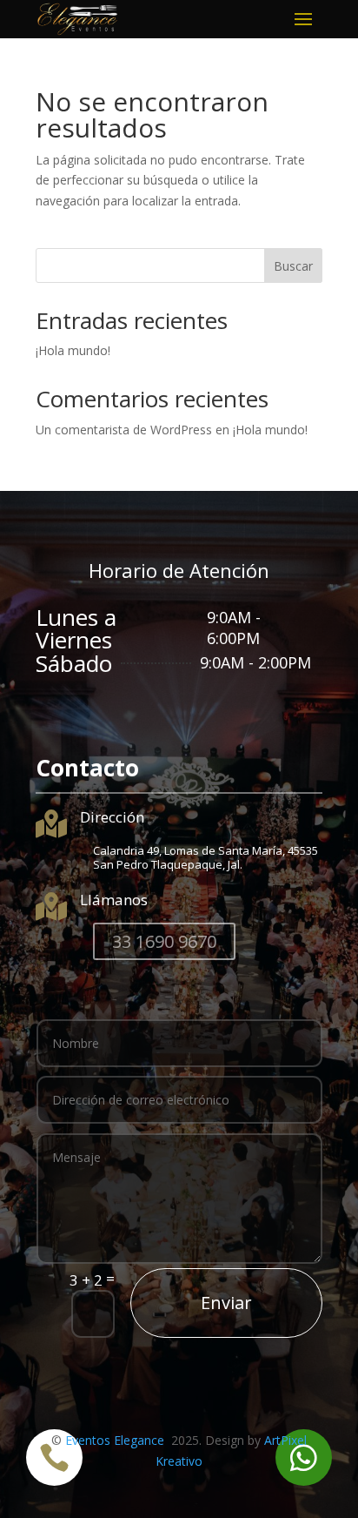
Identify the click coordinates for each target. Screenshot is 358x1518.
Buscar (293, 266)
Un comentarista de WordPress (124, 429)
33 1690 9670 (164, 941)
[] (303, 1481)
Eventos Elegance (116, 1440)
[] (54, 1481)
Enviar (226, 1302)
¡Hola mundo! (73, 350)
